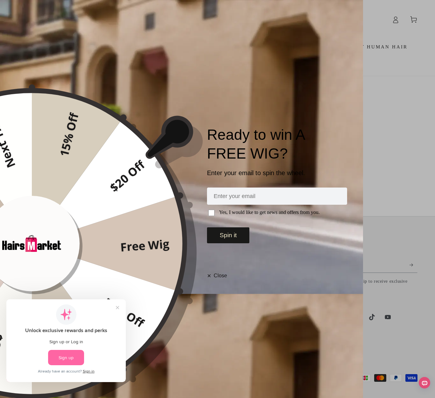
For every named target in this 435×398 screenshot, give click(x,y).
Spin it (228, 235)
